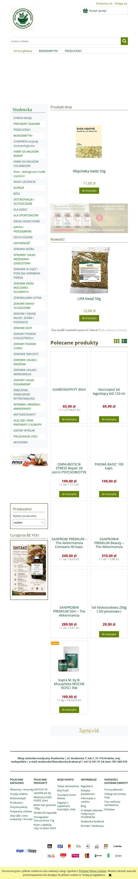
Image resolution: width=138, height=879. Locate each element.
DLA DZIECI (20, 209)
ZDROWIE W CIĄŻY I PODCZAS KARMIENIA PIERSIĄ (26, 273)
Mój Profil (63, 790)
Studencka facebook (92, 821)
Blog (83, 806)
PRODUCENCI (21, 130)
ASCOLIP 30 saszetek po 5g (42, 791)
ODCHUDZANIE (23, 237)
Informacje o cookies (88, 799)
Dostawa (109, 809)
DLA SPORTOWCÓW (25, 215)
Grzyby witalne (18, 793)
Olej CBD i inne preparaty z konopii (21, 817)
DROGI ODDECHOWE (26, 221)
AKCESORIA (20, 442)
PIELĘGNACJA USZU (25, 436)
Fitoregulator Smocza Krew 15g (44, 818)
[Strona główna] (22, 20)
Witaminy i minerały (21, 789)
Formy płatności (113, 789)
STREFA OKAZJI (22, 118)
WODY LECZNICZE (24, 182)
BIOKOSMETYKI (22, 135)
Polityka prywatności (88, 792)
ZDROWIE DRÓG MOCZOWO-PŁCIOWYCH (23, 288)
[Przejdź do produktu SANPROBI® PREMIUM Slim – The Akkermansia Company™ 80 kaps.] (69, 586)
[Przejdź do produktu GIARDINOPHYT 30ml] (69, 368)
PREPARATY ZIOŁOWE (26, 124)
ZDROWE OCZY (22, 328)
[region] (69, 78)
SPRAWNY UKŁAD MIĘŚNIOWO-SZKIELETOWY (24, 259)
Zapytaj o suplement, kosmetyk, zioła (66, 806)
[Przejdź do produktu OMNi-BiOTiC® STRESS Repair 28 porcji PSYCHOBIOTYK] (69, 443)
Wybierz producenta (24, 516)
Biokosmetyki (18, 798)
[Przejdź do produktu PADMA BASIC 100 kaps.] (109, 443)
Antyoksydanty (18, 807)
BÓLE (16, 193)
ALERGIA (18, 188)
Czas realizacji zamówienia (112, 803)
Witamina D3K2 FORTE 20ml (43, 798)
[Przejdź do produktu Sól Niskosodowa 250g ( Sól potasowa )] (109, 586)
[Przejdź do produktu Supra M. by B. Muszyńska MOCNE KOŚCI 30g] (69, 658)
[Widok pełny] (124, 341)
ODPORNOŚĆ (21, 243)
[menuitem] (23, 51)
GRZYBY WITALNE (24, 430)
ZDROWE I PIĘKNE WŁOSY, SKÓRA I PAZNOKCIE (24, 318)
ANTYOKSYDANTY (24, 414)
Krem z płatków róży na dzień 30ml (45, 826)
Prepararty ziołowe (21, 811)
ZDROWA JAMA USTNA (27, 298)
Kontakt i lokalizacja (92, 825)
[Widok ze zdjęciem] (116, 341)
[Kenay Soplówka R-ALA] (69, 78)
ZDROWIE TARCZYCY (26, 354)
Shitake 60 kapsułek (45, 812)
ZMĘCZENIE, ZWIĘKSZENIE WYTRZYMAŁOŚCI (24, 394)
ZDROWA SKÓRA (23, 249)
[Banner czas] (89, 330)
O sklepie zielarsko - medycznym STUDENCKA (92, 814)
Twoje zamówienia (68, 786)
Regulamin (87, 786)
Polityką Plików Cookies (92, 871)
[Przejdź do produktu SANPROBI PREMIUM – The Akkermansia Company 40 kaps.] (69, 518)
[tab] (46, 98)
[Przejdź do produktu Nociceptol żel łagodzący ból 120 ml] (109, 368)
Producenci (16, 802)
